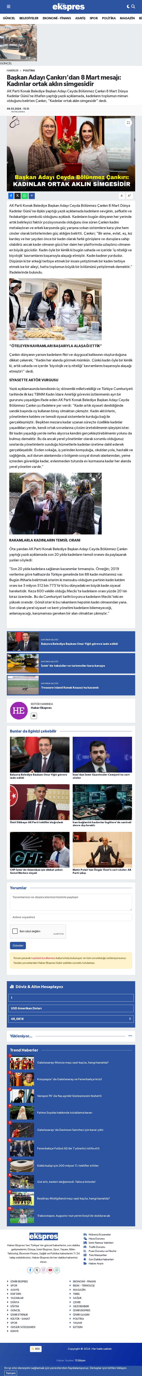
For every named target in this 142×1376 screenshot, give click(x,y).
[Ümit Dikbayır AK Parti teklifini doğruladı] (40, 802)
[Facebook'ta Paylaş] (10, 196)
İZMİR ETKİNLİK (19, 1314)
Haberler (12, 70)
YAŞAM (77, 1322)
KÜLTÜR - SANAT (20, 1318)
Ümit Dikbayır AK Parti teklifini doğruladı (36, 822)
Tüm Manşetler (98, 1255)
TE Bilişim (80, 1360)
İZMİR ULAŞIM (81, 1314)
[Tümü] (130, 1036)
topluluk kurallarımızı (43, 958)
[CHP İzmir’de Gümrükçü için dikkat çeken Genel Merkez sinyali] (40, 849)
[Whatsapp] (57, 1270)
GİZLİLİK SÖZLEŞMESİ (23, 1327)
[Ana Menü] (8, 6)
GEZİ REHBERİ (81, 1306)
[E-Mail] (34, 716)
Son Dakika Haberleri (101, 1259)
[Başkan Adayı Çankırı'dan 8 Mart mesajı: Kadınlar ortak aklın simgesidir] (71, 153)
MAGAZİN (127, 18)
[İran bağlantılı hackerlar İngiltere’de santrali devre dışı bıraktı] (102, 802)
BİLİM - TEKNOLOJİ (83, 1285)
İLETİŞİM (78, 1327)
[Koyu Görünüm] (128, 6)
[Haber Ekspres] (19, 710)
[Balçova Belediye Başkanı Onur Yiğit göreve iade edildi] (40, 754)
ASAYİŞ (80, 18)
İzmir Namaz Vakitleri (101, 1242)
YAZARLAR (17, 1298)
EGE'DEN (16, 1294)
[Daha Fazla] (32, 196)
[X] (37, 1270)
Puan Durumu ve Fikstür (102, 1251)
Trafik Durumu (97, 1247)
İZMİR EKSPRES (19, 1281)
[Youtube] (50, 1270)
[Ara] (133, 6)
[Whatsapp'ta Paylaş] (24, 196)
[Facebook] (30, 1270)
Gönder (18, 945)
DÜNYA (15, 1302)
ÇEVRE (77, 1302)
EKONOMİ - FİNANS (57, 18)
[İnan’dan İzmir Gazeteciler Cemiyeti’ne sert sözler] (102, 754)
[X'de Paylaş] (17, 196)
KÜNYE (14, 1331)
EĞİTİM (15, 1306)
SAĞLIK (77, 1298)
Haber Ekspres (41, 707)
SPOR (94, 18)
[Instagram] (43, 1270)
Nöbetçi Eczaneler (100, 1234)
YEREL (76, 1294)
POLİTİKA (109, 18)
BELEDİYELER (28, 18)
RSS (37, 1348)
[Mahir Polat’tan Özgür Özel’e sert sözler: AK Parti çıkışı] (102, 849)
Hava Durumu (97, 1238)
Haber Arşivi (96, 1263)
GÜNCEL (9, 18)
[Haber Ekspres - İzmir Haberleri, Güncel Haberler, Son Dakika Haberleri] (69, 7)
